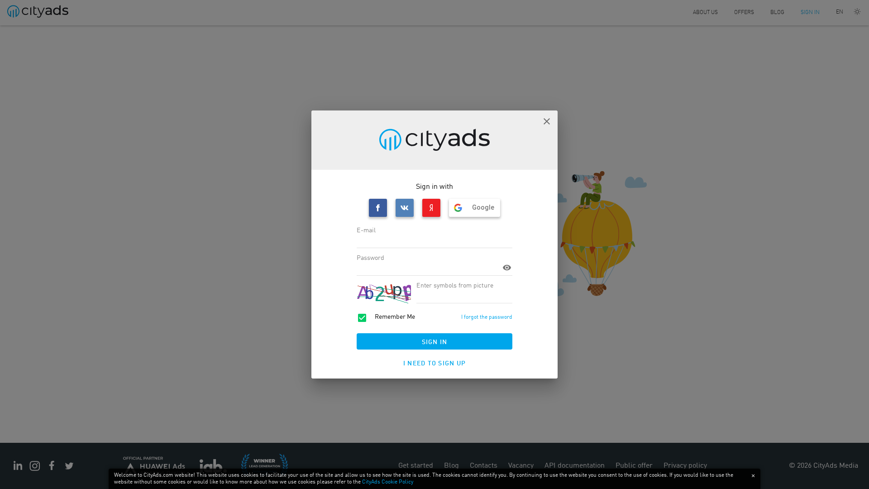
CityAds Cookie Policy (387, 482)
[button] (547, 121)
